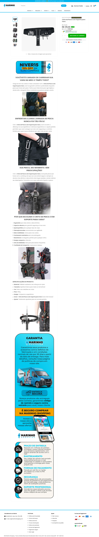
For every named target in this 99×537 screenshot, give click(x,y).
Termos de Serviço (33, 518)
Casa (52, 10)
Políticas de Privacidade (34, 516)
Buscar (63, 5)
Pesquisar (54, 520)
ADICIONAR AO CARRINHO (77, 36)
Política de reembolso (34, 525)
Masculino (37, 10)
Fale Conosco (55, 516)
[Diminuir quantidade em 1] (62, 36)
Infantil (46, 10)
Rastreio (60, 10)
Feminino (29, 10)
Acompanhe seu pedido (58, 523)
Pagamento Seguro (33, 529)
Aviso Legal (31, 532)
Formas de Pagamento (34, 527)
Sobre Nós (54, 518)
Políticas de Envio (33, 520)
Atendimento (67, 10)
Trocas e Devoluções (34, 523)
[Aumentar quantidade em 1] (67, 36)
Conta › (88, 6)
